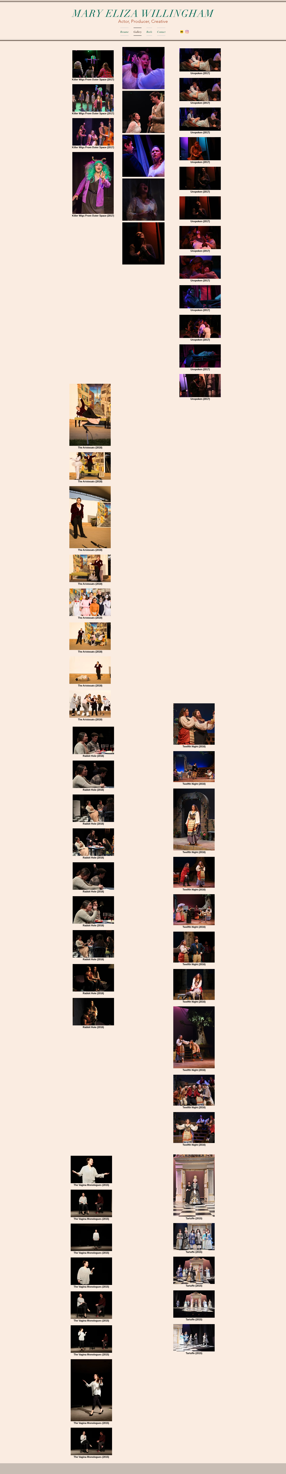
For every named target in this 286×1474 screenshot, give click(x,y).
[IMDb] (181, 31)
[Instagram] (187, 31)
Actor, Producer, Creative (143, 21)
